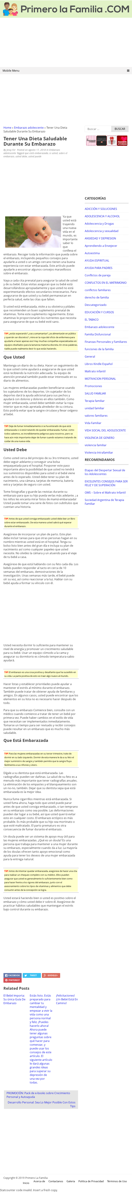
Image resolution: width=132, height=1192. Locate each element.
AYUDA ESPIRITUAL (97, 260)
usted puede (34, 156)
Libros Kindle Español (99, 364)
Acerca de (39, 1181)
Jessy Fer (11, 149)
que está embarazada (36, 153)
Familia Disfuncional (98, 334)
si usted (53, 153)
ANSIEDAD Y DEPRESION (100, 238)
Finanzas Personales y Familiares (106, 342)
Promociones (93, 386)
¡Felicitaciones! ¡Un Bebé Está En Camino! (67, 999)
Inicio (26, 1183)
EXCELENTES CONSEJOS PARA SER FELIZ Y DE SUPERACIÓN (106, 483)
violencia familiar (96, 445)
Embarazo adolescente (29, 127)
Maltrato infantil (95, 371)
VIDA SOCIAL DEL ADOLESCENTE (105, 430)
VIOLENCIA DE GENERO (99, 438)
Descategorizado (96, 305)
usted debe (21, 156)
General (90, 356)
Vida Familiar (93, 423)
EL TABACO (91, 319)
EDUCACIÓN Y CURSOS (99, 312)
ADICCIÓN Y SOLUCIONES (101, 209)
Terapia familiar (95, 401)
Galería (71, 1181)
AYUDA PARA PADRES (98, 268)
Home (7, 127)
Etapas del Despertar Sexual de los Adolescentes (105, 472)
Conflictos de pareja (98, 275)
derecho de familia (97, 297)
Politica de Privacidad (91, 1181)
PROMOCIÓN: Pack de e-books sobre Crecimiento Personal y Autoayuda (38, 1095)
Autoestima (92, 253)
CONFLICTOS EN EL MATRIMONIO (105, 283)
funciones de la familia (99, 349)
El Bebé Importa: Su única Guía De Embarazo (14, 999)
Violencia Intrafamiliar (99, 452)
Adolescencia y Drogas (99, 223)
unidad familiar (94, 408)
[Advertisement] (66, 43)
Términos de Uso (117, 1181)
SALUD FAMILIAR (95, 393)
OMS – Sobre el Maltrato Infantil (105, 492)
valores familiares (96, 415)
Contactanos (55, 1181)
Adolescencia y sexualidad (101, 231)
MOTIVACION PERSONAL (100, 379)
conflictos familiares (98, 290)
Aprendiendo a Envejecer (101, 246)
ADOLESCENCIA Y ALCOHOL (102, 216)
